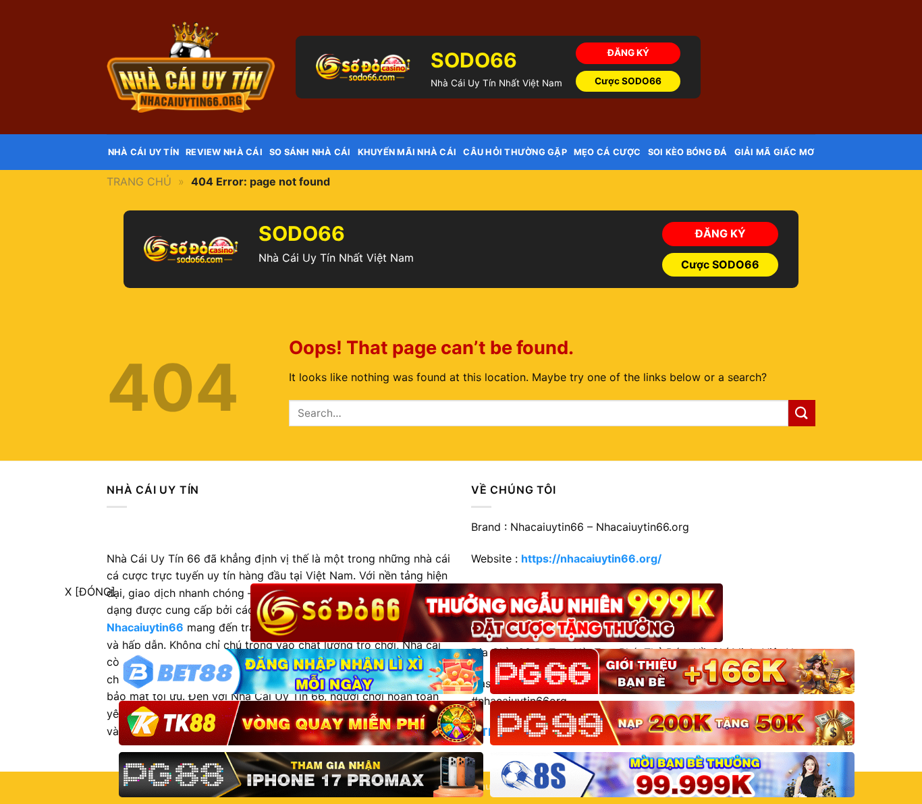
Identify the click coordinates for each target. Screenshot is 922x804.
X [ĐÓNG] (90, 591)
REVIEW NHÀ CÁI (224, 152)
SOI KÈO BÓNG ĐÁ (688, 152)
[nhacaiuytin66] (191, 67)
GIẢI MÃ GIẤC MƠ (774, 152)
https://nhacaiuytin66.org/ (591, 558)
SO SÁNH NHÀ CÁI (310, 152)
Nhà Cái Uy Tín (144, 152)
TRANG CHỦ (139, 181)
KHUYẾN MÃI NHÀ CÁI (407, 152)
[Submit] (801, 413)
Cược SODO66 (628, 81)
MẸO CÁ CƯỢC (607, 152)
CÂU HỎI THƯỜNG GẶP (515, 152)
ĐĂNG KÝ (628, 52)
